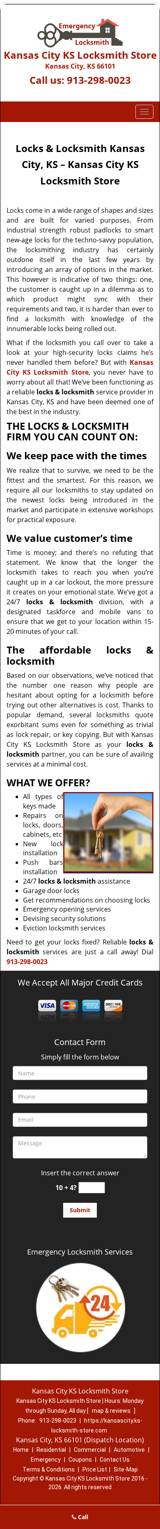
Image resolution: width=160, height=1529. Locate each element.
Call (82, 1517)
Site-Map (126, 1469)
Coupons (80, 1459)
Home (21, 1449)
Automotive (129, 1449)
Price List (94, 1469)
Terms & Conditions (49, 1469)
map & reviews (112, 1410)
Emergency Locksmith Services (80, 1252)
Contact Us (115, 1459)
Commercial (90, 1449)
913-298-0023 (99, 80)
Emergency (46, 1459)
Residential (51, 1449)
